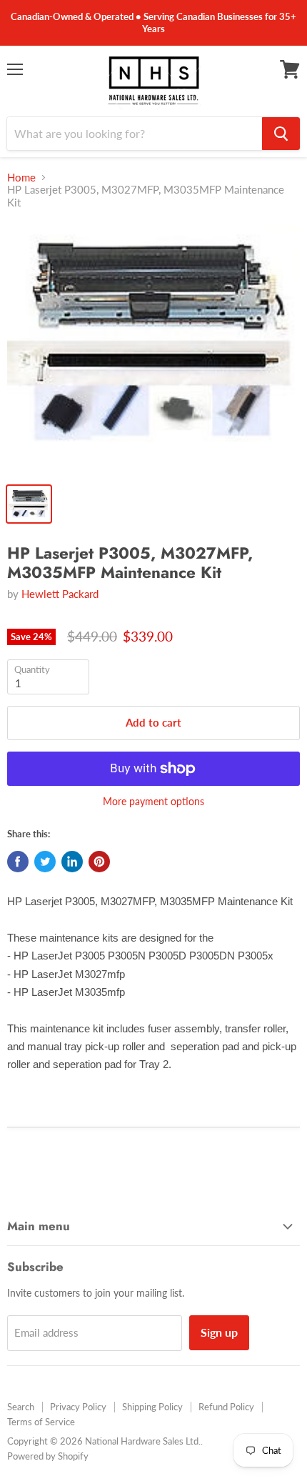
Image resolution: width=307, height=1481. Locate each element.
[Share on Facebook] (18, 861)
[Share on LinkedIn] (72, 861)
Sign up (219, 1332)
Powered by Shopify (48, 1456)
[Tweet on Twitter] (45, 861)
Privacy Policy (78, 1406)
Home (21, 177)
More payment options (153, 801)
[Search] (281, 133)
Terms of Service (41, 1421)
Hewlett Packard (60, 593)
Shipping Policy (152, 1406)
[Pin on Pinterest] (99, 861)
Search (20, 1406)
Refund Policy (226, 1406)
